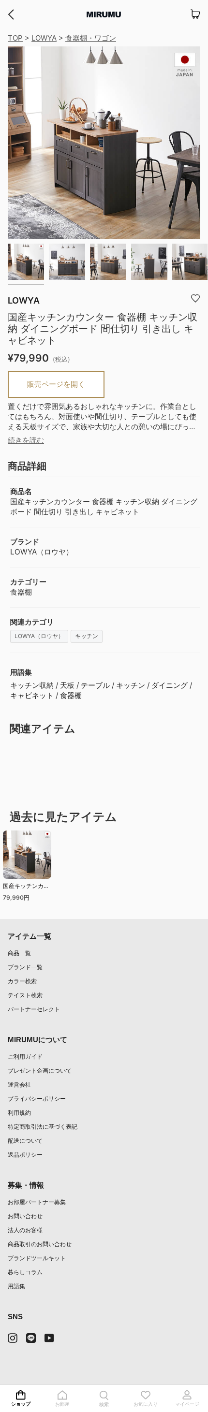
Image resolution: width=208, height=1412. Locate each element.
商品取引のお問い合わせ (40, 1244)
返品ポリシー (25, 1154)
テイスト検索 (25, 995)
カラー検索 (22, 981)
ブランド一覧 (25, 967)
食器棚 (71, 695)
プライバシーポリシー (37, 1098)
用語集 (16, 1286)
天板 (67, 685)
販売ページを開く (56, 384)
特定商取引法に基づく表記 (42, 1126)
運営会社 (19, 1084)
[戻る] (11, 14)
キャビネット (32, 695)
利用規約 (19, 1112)
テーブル (95, 685)
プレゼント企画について (40, 1070)
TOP (15, 38)
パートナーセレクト (34, 1009)
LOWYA (44, 38)
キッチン (86, 636)
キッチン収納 (32, 685)
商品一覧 (19, 953)
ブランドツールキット (37, 1258)
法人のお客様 (25, 1230)
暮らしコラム (25, 1272)
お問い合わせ (25, 1216)
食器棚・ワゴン (90, 38)
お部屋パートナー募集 (37, 1202)
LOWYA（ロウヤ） (39, 636)
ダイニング (169, 685)
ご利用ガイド (25, 1056)
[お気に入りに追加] (195, 298)
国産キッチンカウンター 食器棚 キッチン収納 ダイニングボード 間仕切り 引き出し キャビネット (27, 887)
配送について (25, 1140)
